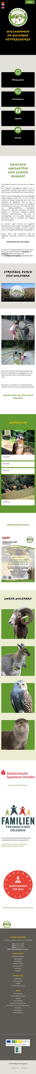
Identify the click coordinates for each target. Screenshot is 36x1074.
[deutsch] (2, 2)
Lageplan (18, 118)
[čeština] (2, 5)
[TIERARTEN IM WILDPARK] (18, 622)
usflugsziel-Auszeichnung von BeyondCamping (18, 907)
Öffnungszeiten (18, 80)
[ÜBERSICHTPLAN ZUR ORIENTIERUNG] (18, 659)
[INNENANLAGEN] (18, 696)
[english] (2, 8)
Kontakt (18, 138)
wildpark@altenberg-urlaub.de (20, 949)
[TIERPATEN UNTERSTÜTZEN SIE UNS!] (18, 733)
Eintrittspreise (18, 99)
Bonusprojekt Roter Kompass (18, 785)
